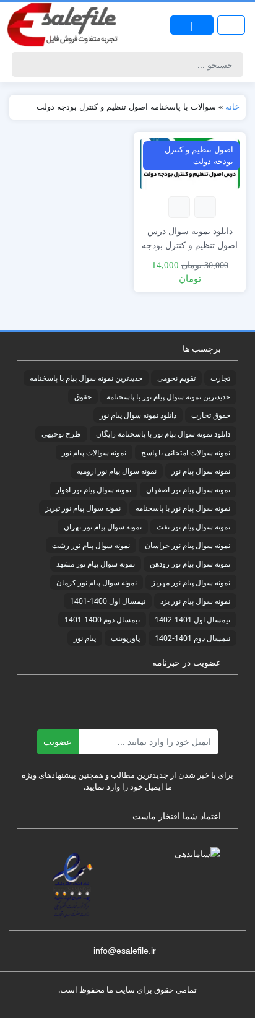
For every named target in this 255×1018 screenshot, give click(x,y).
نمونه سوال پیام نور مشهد (95, 564)
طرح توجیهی (61, 434)
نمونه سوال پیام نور (200, 471)
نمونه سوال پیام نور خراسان (187, 545)
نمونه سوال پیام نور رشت (91, 545)
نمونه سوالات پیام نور (94, 452)
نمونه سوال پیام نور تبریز (83, 508)
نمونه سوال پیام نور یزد (195, 601)
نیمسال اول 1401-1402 (192, 619)
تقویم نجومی (176, 378)
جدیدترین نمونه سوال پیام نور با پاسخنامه (168, 396)
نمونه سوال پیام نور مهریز (191, 582)
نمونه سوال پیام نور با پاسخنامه (183, 508)
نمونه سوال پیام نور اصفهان (188, 489)
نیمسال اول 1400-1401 (107, 601)
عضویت (57, 741)
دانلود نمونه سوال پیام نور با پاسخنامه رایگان (163, 434)
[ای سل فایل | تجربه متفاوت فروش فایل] (63, 25)
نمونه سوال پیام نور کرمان (96, 582)
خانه (232, 106)
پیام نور (85, 638)
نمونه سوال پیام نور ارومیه (117, 471)
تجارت (220, 378)
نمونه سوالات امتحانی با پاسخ (185, 452)
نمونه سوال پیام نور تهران (103, 526)
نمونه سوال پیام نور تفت (193, 526)
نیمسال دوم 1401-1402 (192, 638)
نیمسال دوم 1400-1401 (102, 619)
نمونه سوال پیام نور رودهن (190, 564)
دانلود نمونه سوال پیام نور (138, 415)
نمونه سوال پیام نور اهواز (93, 489)
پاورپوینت (125, 638)
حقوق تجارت (210, 415)
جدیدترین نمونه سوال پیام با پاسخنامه (86, 378)
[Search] (23, 64)
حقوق (83, 396)
